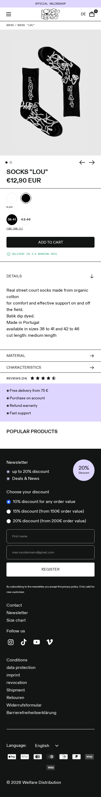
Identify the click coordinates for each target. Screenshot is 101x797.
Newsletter (17, 613)
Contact (14, 605)
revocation (16, 683)
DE (83, 14)
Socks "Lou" (26, 25)
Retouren (15, 698)
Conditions (16, 660)
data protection (21, 668)
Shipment (15, 690)
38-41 (12, 219)
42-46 (26, 219)
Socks (10, 25)
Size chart (16, 620)
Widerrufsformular (24, 705)
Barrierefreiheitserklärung (31, 713)
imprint (13, 675)
